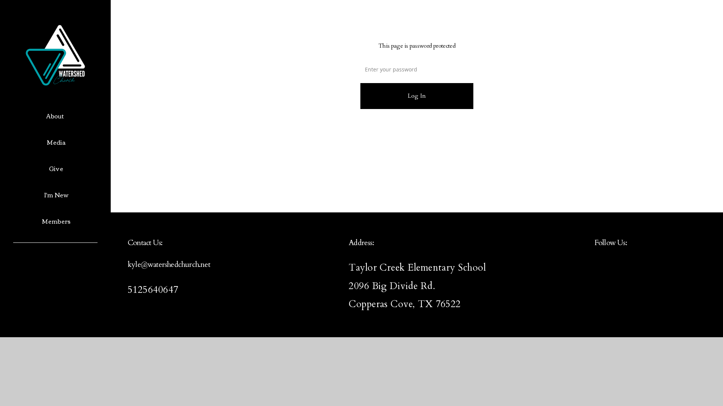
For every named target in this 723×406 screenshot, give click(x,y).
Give (56, 168)
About (56, 115)
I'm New (56, 194)
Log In (417, 96)
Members (56, 221)
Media (56, 142)
